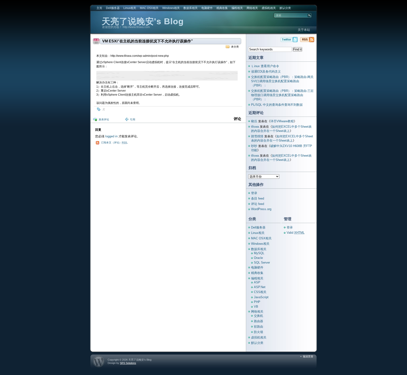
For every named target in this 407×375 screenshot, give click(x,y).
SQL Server (262, 262)
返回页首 (308, 356)
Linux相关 (129, 8)
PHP (257, 302)
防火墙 (258, 332)
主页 (99, 8)
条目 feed (257, 198)
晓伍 (254, 121)
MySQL (259, 253)
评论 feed (257, 204)
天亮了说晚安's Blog (143, 21)
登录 (254, 193)
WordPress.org (261, 209)
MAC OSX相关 (149, 8)
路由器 (258, 321)
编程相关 (237, 8)
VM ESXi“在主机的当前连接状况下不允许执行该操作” (147, 41)
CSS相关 (260, 292)
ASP (257, 282)
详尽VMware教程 (282, 121)
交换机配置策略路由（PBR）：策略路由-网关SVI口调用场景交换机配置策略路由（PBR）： (282, 81)
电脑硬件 (207, 8)
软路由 (258, 326)
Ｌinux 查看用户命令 (265, 66)
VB (256, 306)
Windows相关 (171, 8)
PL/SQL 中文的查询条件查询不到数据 (277, 104)
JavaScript (261, 297)
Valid (296, 232)
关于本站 (304, 30)
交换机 (258, 316)
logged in (111, 136)
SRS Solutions (128, 363)
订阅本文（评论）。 (115, 142)
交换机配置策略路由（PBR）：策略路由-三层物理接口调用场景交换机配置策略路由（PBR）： (282, 95)
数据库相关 (190, 8)
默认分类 (285, 8)
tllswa (255, 126)
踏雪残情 (257, 136)
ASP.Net (259, 287)
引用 (132, 119)
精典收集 (222, 8)
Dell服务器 (113, 8)
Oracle (258, 258)
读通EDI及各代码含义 (266, 71)
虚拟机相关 (269, 8)
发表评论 (104, 119)
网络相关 (252, 8)
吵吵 (254, 146)
